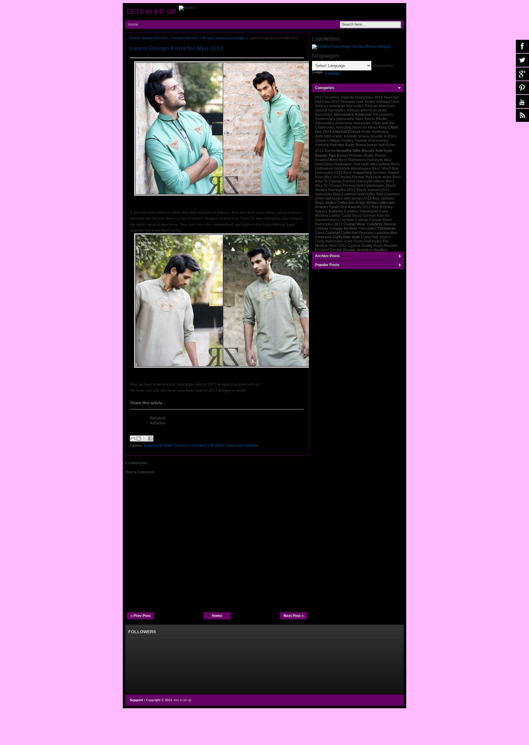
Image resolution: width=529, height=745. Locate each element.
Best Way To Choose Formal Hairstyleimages (354, 183)
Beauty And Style (155, 38)
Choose (321, 228)
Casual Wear (354, 224)
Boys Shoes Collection (335, 203)
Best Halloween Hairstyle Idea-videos (357, 164)
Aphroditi (323, 136)
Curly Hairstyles (329, 241)
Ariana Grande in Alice (377, 136)
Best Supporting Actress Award (371, 173)
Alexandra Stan (349, 119)
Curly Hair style (346, 237)
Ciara (320, 233)
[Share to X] (144, 438)
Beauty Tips (325, 155)
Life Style (207, 38)
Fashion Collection (184, 38)
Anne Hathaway (375, 132)
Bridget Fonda (327, 207)
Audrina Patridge (329, 145)
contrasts (323, 237)
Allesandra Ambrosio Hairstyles (343, 123)
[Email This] (133, 438)
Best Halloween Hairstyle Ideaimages (357, 166)
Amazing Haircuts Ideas (356, 127)
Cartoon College (354, 220)
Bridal (360, 203)
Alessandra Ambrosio (352, 114)
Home (133, 24)
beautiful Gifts (348, 151)
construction (386, 233)
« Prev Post (140, 616)
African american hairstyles (339, 106)
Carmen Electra (376, 215)
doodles (380, 250)
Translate (332, 73)
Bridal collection (381, 203)
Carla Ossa (351, 215)
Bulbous (335, 211)
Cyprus (353, 245)
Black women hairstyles (354, 194)
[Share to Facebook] (150, 438)
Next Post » (293, 616)
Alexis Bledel (375, 119)
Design (336, 250)
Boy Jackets (384, 198)
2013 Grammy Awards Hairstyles (344, 97)
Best (334, 160)
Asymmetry (378, 140)
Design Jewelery (357, 250)
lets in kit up (151, 11)
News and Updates (231, 38)
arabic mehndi (344, 136)
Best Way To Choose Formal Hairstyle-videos (358, 179)
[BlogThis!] (139, 438)
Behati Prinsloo (350, 155)
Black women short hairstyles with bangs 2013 (357, 196)
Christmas (386, 228)
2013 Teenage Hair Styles (353, 102)
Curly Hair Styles (376, 237)
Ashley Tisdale (354, 140)
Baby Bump (355, 145)
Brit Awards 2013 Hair (359, 207)
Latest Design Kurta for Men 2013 (176, 48)
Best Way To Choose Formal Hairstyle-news (353, 177)
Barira (330, 151)
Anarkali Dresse (346, 132)
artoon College (327, 140)
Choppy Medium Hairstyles (353, 228)
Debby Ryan (372, 245)
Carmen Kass (327, 220)
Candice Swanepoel (361, 211)
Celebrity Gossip (381, 224)
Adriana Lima (388, 102)
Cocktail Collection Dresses (349, 233)
